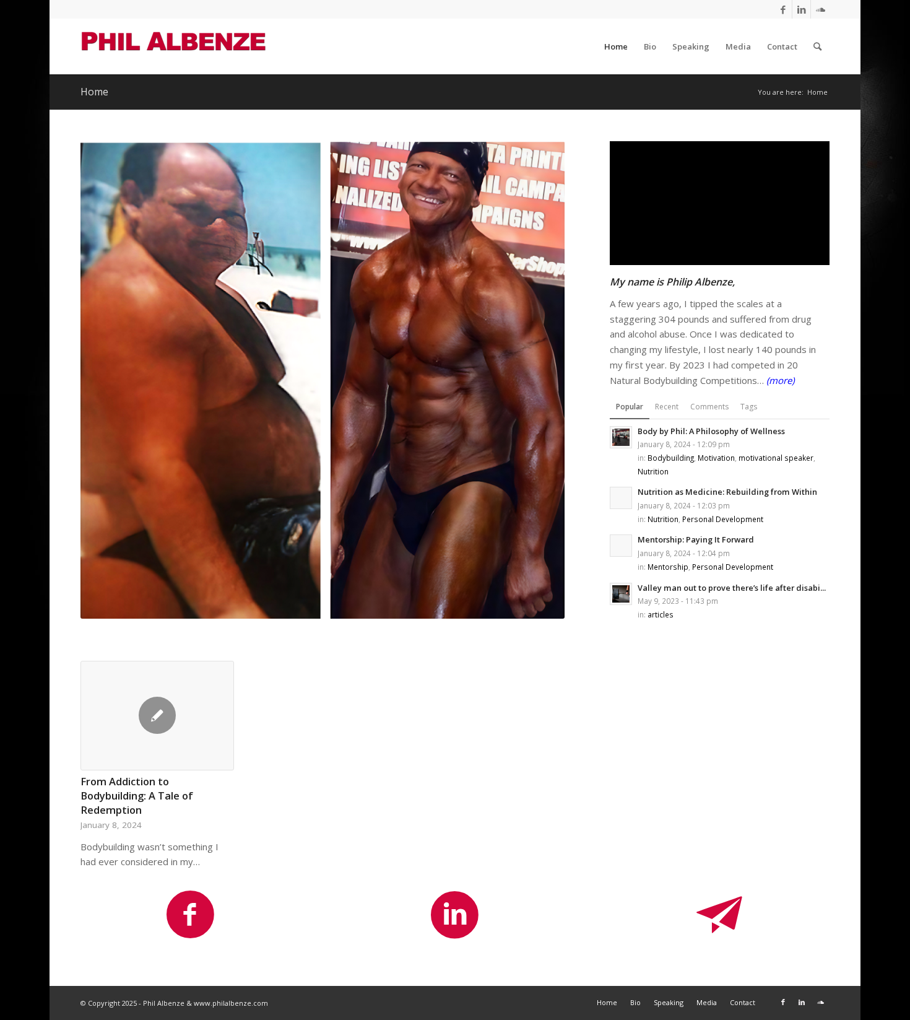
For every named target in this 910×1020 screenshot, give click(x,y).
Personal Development (722, 519)
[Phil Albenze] (173, 46)
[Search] (817, 46)
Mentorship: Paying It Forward (696, 539)
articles (661, 614)
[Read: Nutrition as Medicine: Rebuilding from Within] (621, 498)
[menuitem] (616, 46)
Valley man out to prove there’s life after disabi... (732, 587)
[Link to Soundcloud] (820, 9)
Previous (99, 734)
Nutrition (653, 471)
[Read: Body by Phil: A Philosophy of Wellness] (621, 437)
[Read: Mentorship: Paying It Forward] (621, 545)
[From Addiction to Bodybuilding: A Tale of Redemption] (157, 715)
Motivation (716, 458)
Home (94, 91)
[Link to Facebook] (783, 9)
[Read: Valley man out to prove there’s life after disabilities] (621, 594)
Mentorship (668, 567)
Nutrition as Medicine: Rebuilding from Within (727, 491)
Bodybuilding (671, 458)
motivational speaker (776, 458)
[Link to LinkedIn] (801, 9)
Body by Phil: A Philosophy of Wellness (711, 431)
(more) (780, 380)
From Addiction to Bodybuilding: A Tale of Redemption (136, 795)
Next (811, 734)
